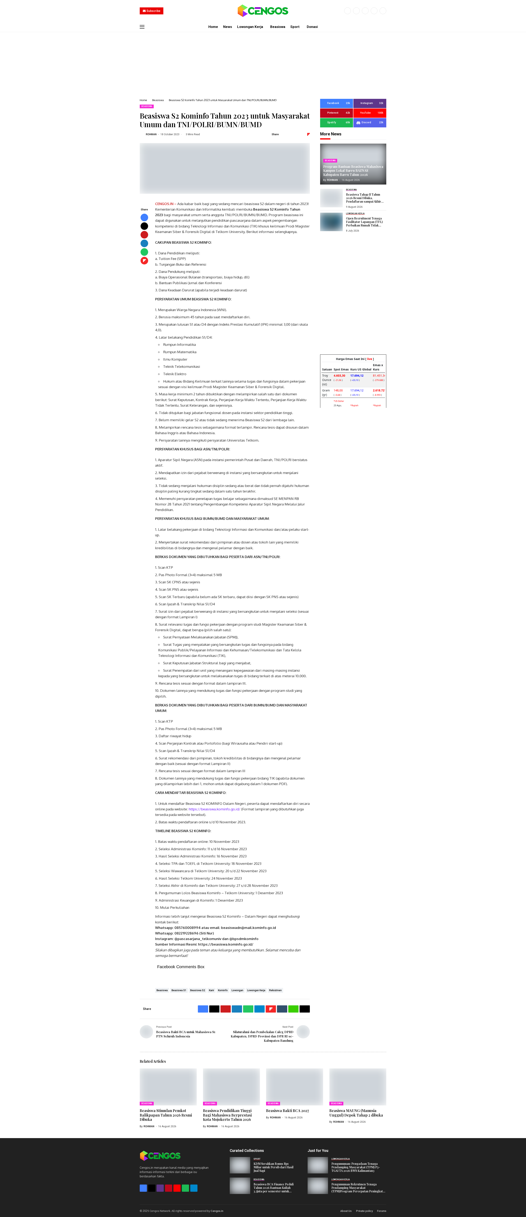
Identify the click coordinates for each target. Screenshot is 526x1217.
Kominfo (223, 990)
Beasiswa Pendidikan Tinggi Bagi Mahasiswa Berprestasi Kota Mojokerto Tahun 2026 (227, 1115)
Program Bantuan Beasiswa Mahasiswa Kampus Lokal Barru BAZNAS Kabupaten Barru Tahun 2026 (353, 171)
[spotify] (185, 1188)
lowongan (237, 990)
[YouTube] (383, 10)
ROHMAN (151, 134)
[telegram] (193, 1188)
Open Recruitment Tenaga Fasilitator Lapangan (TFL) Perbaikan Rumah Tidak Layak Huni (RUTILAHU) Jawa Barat (366, 225)
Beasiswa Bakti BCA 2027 (287, 1110)
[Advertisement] (263, 63)
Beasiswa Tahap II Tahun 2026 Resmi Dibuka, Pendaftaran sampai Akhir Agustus (363, 200)
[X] (356, 10)
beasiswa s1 (179, 990)
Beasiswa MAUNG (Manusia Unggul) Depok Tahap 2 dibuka (356, 1113)
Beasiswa (158, 100)
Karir (211, 990)
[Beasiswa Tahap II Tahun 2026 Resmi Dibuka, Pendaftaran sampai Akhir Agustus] (331, 198)
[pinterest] (374, 10)
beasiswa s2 (197, 990)
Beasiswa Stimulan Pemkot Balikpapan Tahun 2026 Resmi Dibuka (166, 1115)
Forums (381, 1210)
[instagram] (365, 10)
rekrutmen (275, 990)
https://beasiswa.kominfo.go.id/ (214, 809)
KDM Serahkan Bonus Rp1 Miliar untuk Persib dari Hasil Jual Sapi (273, 1167)
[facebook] (347, 10)
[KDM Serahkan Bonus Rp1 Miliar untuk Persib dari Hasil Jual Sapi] (240, 1165)
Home (143, 100)
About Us (346, 1210)
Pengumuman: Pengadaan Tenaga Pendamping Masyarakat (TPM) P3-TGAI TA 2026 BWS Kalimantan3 (355, 1167)
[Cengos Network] (263, 10)
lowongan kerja (256, 990)
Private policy (364, 1210)
